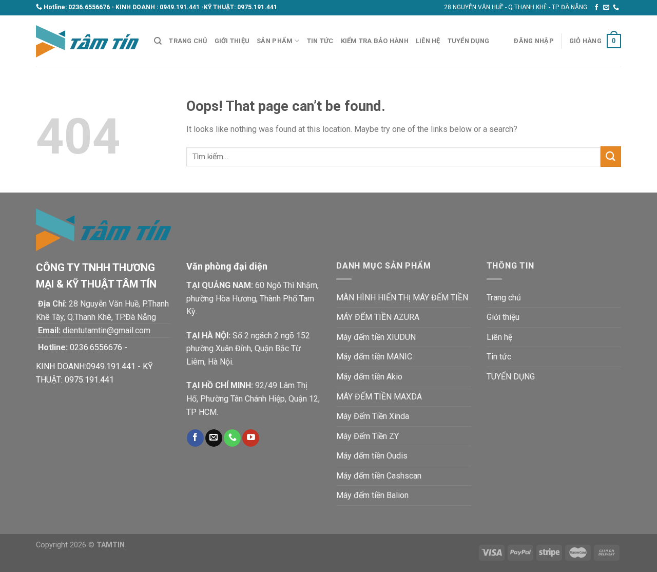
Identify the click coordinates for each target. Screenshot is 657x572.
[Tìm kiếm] (158, 41)
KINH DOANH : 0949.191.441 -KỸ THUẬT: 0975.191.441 (196, 7)
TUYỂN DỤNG (469, 41)
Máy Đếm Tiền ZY (367, 436)
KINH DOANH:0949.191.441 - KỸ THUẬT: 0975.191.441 (94, 373)
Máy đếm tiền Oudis (372, 456)
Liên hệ (428, 41)
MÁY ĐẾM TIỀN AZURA (377, 317)
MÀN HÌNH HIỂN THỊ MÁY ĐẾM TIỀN (402, 297)
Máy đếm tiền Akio (369, 377)
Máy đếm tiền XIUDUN (376, 337)
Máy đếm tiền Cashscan (378, 476)
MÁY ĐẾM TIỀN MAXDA (379, 397)
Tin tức (320, 41)
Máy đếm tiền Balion (372, 495)
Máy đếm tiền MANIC (374, 356)
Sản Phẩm (275, 41)
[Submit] (611, 156)
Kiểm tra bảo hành (375, 41)
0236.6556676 (89, 7)
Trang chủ (188, 41)
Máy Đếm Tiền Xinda (372, 416)
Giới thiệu (232, 41)
